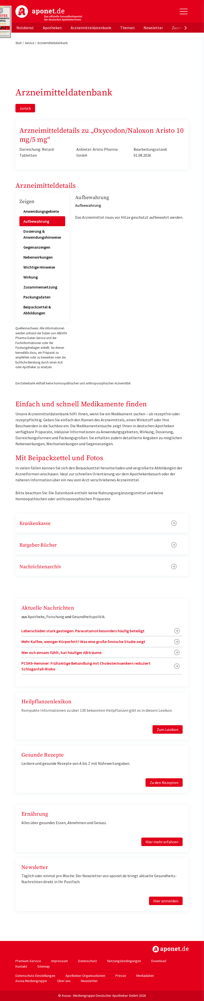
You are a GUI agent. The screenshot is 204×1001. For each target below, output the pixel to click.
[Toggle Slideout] (184, 11)
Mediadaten (145, 975)
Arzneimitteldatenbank (91, 27)
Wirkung (30, 277)
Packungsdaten (37, 296)
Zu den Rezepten (164, 782)
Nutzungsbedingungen (124, 961)
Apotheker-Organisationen (85, 975)
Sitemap (43, 966)
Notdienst (25, 27)
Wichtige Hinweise (39, 267)
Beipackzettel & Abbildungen (37, 309)
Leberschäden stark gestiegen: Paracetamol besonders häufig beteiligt (83, 630)
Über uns (64, 981)
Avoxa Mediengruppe (31, 981)
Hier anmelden (165, 900)
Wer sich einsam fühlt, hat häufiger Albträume (61, 652)
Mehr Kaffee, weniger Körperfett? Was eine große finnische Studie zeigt (83, 641)
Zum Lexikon (167, 729)
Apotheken (52, 27)
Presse (120, 975)
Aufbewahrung (36, 221)
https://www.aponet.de (171, 949)
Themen (127, 27)
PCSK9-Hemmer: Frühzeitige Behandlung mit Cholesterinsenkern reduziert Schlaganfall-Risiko (86, 666)
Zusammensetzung (40, 287)
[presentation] (186, 28)
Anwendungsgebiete (41, 211)
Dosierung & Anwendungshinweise (42, 234)
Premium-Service (28, 961)
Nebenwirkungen (38, 257)
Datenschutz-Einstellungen (35, 975)
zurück (25, 108)
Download (158, 961)
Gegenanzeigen (36, 247)
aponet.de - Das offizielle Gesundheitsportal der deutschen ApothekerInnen (48, 13)
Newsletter (153, 27)
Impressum (59, 961)
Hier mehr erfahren (162, 841)
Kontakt (21, 966)
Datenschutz (87, 961)
